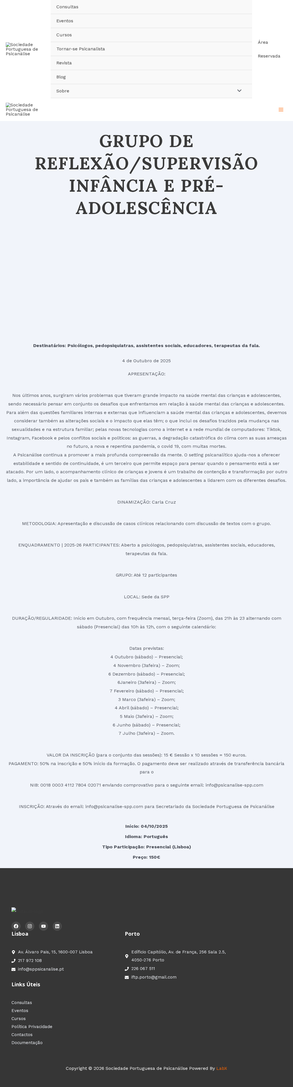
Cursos (64, 34)
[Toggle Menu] (237, 91)
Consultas (67, 6)
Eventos (64, 20)
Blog (61, 77)
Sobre (62, 91)
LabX (221, 1068)
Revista (64, 63)
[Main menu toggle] (281, 109)
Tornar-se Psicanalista (80, 49)
